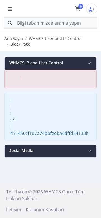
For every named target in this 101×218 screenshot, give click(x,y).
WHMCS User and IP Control (55, 38)
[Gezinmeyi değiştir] (10, 9)
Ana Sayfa (13, 38)
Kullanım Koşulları (45, 210)
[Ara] (10, 23)
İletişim (13, 210)
